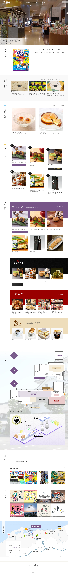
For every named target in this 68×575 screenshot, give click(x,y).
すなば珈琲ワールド (56, 368)
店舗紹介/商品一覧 (60, 206)
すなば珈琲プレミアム (35, 407)
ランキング (23, 2)
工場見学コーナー (45, 388)
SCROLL (66, 43)
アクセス (40, 2)
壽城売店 (33, 394)
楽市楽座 (56, 400)
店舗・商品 (28, 2)
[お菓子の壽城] (6, 2)
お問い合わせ (44, 2)
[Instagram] (64, 467)
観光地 (37, 2)
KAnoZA (41, 399)
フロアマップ (33, 2)
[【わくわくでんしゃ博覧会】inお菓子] (17, 477)
